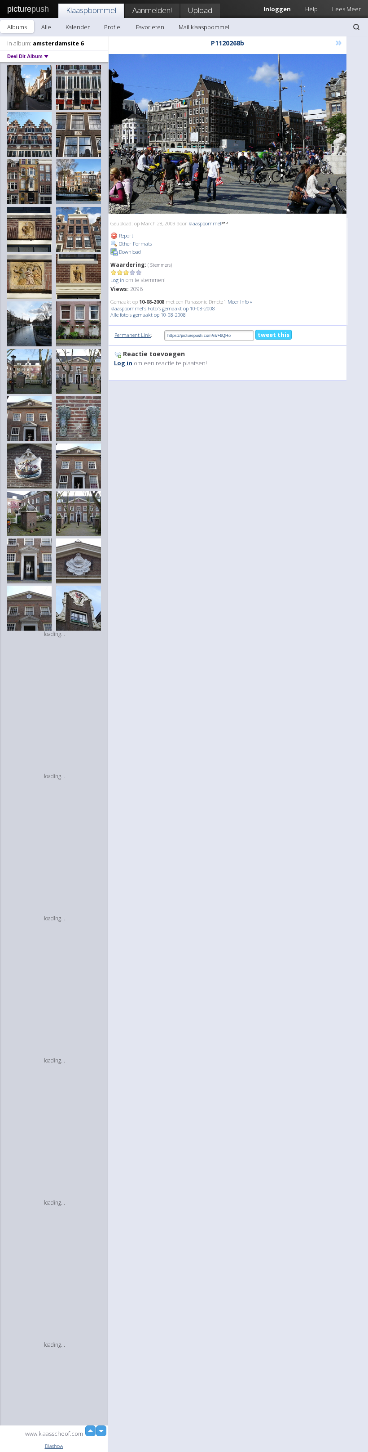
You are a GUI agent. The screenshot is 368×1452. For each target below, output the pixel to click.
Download (129, 251)
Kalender (78, 27)
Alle (46, 27)
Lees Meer (346, 9)
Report (125, 235)
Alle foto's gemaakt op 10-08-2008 (148, 314)
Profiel (113, 27)
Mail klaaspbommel (204, 27)
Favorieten (150, 27)
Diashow (54, 1446)
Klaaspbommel (91, 10)
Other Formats (135, 243)
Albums (17, 27)
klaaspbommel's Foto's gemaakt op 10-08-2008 (162, 308)
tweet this (273, 335)
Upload (200, 10)
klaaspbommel (204, 223)
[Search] (356, 27)
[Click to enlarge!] (227, 134)
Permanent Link (132, 335)
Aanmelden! (152, 10)
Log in (117, 280)
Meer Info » (240, 301)
